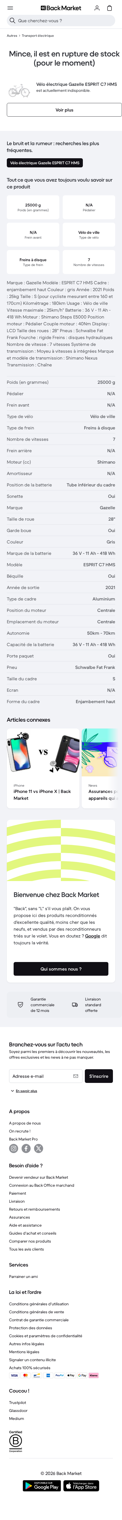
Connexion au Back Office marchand (41, 1185)
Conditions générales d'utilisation (39, 1303)
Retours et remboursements (34, 1209)
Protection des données (30, 1327)
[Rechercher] (12, 20)
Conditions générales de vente (36, 1311)
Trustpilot (17, 1402)
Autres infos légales (26, 1343)
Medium (16, 1418)
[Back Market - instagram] (13, 1148)
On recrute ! (19, 1131)
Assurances (19, 1217)
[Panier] (109, 8)
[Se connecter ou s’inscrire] (97, 8)
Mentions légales (24, 1351)
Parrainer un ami (23, 1276)
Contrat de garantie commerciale (39, 1319)
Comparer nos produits (30, 1241)
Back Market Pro (23, 1139)
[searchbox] (65, 20)
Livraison (17, 1201)
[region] (61, 769)
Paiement (17, 1193)
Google (92, 936)
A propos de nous (25, 1123)
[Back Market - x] (38, 1148)
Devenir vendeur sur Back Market (38, 1177)
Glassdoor (18, 1410)
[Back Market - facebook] (26, 1148)
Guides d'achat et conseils (32, 1233)
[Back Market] (61, 8)
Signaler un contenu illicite (32, 1359)
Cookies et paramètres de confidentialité (45, 1335)
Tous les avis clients (26, 1249)
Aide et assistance (25, 1225)
